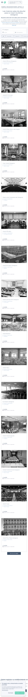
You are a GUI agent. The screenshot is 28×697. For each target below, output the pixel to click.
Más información (5, 690)
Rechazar (10, 693)
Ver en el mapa (14, 553)
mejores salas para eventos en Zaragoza (10, 22)
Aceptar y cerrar (19, 693)
